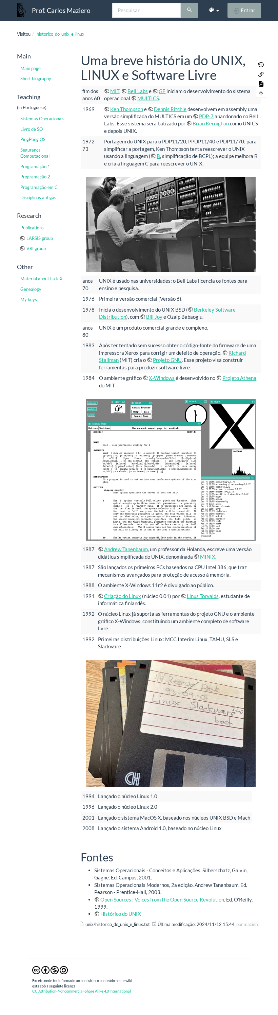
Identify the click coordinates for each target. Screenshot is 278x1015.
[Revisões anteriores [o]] (261, 64)
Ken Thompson (126, 109)
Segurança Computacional (34, 153)
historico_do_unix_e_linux (60, 34)
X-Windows (162, 378)
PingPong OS (32, 139)
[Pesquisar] (189, 10)
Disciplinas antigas (38, 197)
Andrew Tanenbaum (126, 549)
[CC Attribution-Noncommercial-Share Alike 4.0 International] (50, 970)
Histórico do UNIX (120, 914)
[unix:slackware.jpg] (171, 723)
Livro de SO (31, 129)
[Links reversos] (261, 74)
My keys (28, 299)
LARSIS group (39, 238)
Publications (32, 227)
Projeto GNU (167, 360)
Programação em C (39, 187)
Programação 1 (35, 166)
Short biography (35, 78)
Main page (30, 68)
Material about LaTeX (41, 278)
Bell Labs (137, 91)
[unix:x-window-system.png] (171, 470)
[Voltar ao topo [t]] (261, 93)
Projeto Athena (239, 378)
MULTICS (148, 98)
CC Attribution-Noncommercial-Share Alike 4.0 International (81, 991)
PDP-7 (206, 116)
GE (162, 91)
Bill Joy (154, 317)
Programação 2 (35, 176)
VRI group (36, 248)
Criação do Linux (122, 596)
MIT (114, 91)
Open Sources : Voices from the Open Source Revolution (162, 899)
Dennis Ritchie (170, 109)
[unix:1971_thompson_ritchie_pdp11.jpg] (171, 224)
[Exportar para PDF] (261, 83)
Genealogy (30, 289)
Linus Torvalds (203, 596)
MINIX (207, 557)
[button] (213, 10)
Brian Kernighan (211, 123)
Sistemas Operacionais (42, 118)
